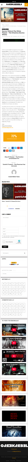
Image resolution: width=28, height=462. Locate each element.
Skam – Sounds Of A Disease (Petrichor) (11, 201)
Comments (11, 208)
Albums (3, 29)
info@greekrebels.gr (16, 451)
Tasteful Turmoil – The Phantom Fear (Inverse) (14, 165)
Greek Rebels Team (6, 36)
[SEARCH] (24, 253)
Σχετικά (7, 460)
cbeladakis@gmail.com (7, 127)
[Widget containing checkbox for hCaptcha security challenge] (12, 241)
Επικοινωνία (14, 449)
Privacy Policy (12, 460)
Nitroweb (14, 458)
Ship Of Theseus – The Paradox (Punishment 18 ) (14, 157)
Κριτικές (7, 29)
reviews (17, 208)
